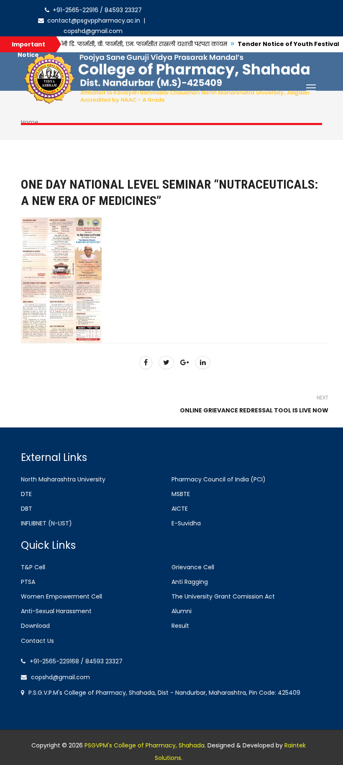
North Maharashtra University (63, 479)
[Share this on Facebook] (145, 362)
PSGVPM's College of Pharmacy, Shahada (144, 745)
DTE (26, 494)
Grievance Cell (193, 567)
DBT (26, 508)
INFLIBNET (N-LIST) (46, 523)
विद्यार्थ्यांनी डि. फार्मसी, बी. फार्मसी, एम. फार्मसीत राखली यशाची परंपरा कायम (114, 44)
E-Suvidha (186, 523)
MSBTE (181, 494)
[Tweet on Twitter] (166, 362)
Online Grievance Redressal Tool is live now (254, 410)
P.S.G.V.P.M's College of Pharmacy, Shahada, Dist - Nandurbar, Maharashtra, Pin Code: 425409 (164, 692)
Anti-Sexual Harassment (56, 611)
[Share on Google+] (184, 362)
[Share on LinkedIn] (202, 362)
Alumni (182, 611)
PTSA (28, 582)
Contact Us (37, 641)
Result (180, 626)
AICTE (180, 508)
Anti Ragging (190, 582)
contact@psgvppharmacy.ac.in (93, 20)
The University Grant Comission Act (223, 596)
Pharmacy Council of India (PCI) (219, 479)
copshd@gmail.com (60, 677)
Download (35, 626)
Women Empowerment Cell (61, 596)
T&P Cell (33, 567)
